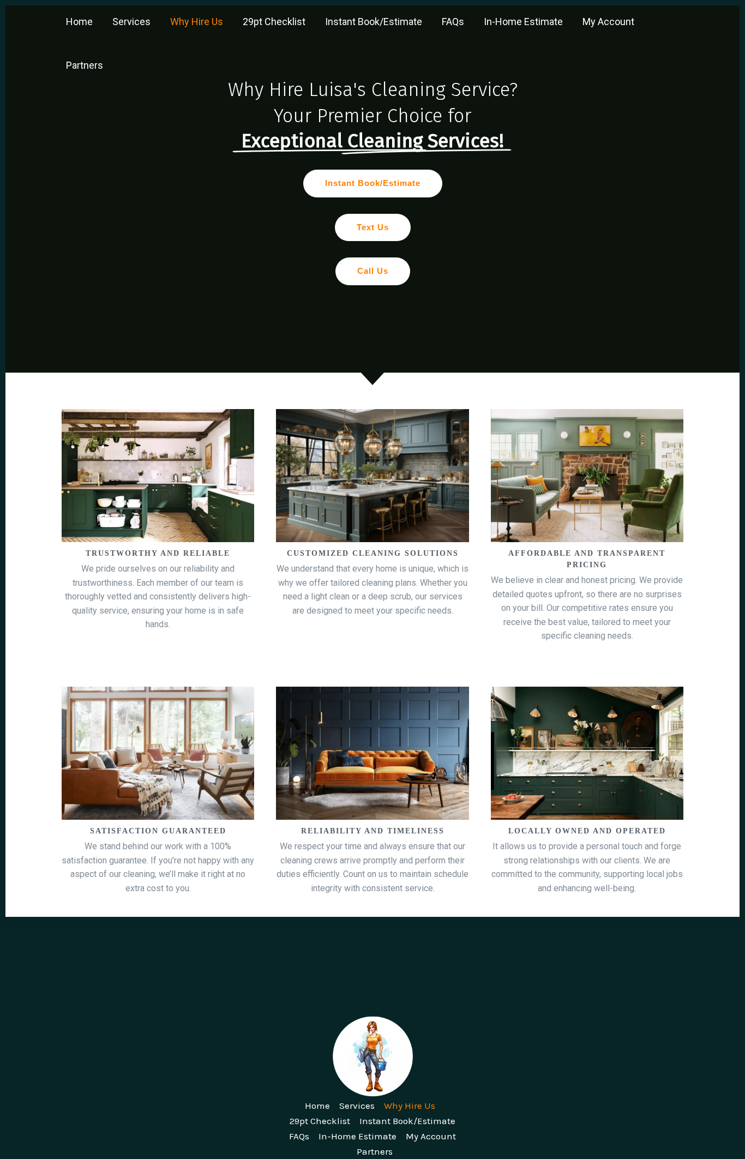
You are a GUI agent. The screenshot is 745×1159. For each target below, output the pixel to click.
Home (79, 21)
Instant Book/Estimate (373, 21)
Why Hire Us (196, 21)
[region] (372, 461)
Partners (84, 65)
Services (131, 21)
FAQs (453, 21)
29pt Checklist (274, 21)
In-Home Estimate (523, 21)
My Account (608, 21)
